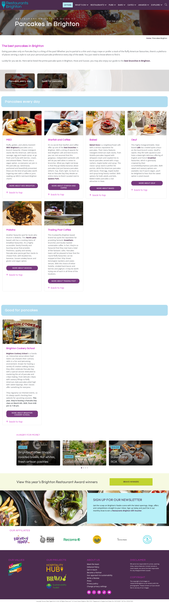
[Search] (166, 4)
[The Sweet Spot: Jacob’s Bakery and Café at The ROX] (131, 453)
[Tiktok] (104, 592)
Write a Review (93, 578)
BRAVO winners (131, 482)
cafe (138, 147)
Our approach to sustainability (99, 575)
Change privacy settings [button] (97, 586)
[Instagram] (94, 592)
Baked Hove (95, 145)
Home (148, 38)
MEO (9, 140)
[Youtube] (109, 592)
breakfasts (68, 240)
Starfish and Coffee (59, 140)
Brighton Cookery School (20, 348)
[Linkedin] (99, 592)
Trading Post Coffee (59, 230)
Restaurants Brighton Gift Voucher (127, 510)
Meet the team (93, 564)
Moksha (10, 230)
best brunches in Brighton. (137, 60)
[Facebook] (89, 592)
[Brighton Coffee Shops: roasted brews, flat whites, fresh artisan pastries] (38, 453)
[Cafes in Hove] (84, 453)
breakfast (152, 158)
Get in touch (92, 570)
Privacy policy (92, 583)
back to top (16, 192)
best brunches (70, 147)
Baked (93, 140)
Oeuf (134, 140)
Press (89, 581)
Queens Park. (53, 178)
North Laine (31, 237)
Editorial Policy (93, 567)
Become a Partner (94, 572)
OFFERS (68, 5)
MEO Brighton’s (12, 147)
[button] (81, 467)
